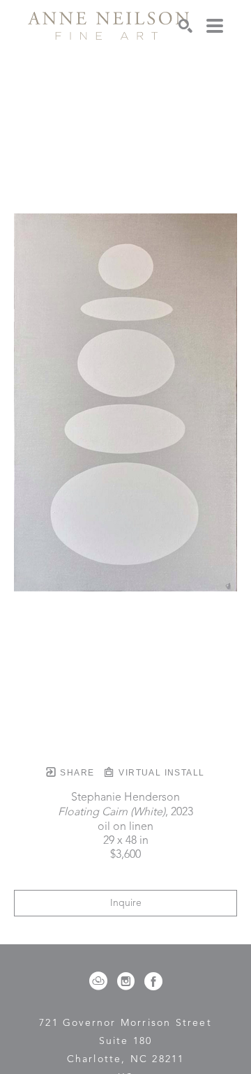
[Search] (185, 26)
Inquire (126, 903)
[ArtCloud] (100, 981)
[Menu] (214, 26)
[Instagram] (128, 981)
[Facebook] (153, 981)
